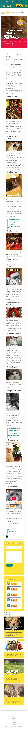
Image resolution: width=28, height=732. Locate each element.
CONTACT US (14, 712)
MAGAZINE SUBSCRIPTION (19, 6)
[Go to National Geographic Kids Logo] (3, 6)
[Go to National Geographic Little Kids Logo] (9, 6)
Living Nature (13, 651)
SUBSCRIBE (14, 724)
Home (2, 12)
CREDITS (14, 720)
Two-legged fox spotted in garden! (12, 673)
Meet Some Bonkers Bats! (13, 629)
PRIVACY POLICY (14, 714)
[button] (23, 6)
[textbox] (14, 547)
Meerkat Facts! (13, 696)
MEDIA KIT (14, 718)
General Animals (9, 12)
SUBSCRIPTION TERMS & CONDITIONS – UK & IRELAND (14, 726)
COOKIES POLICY (14, 716)
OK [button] (9, 565)
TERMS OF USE (14, 722)
